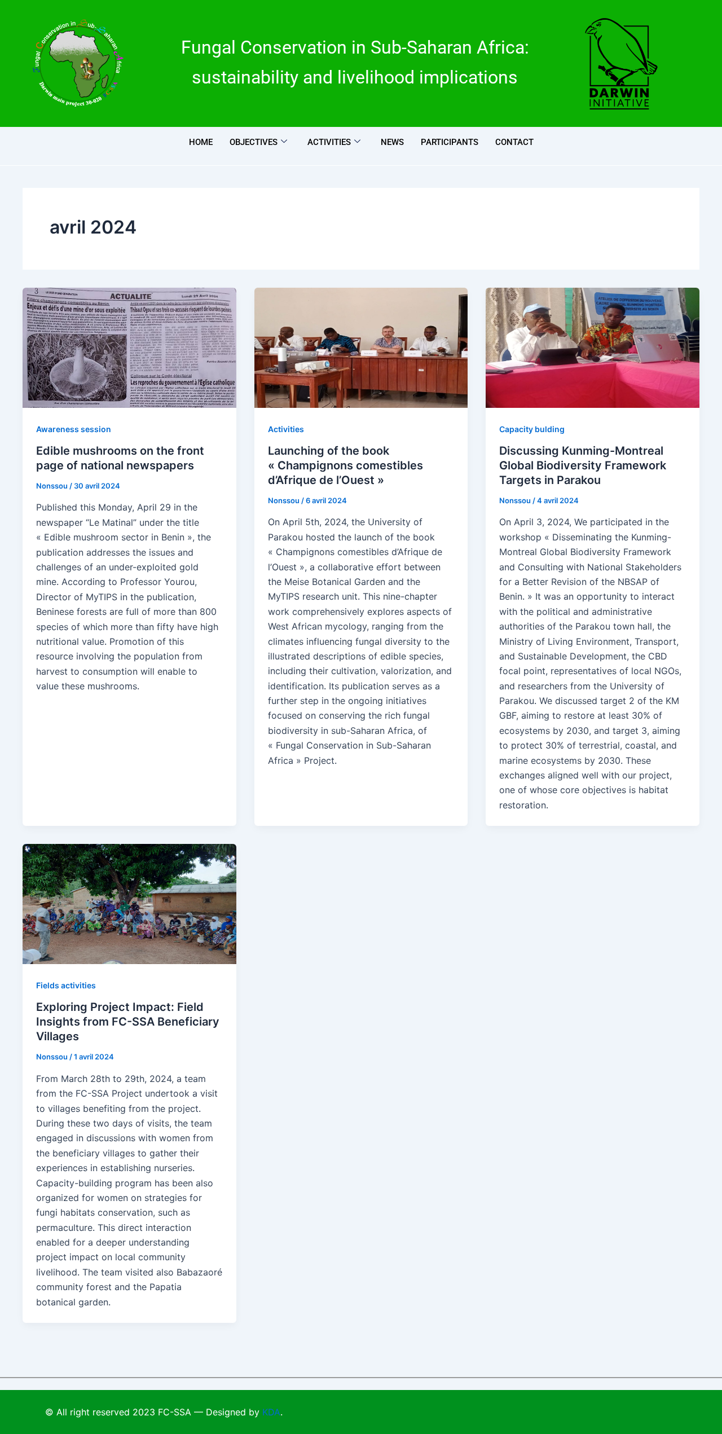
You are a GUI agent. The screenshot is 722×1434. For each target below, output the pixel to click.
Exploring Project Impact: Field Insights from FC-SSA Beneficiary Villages (127, 1021)
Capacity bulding (532, 429)
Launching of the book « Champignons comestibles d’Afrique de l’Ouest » (345, 465)
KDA (271, 1412)
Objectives (254, 142)
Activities (329, 142)
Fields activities (66, 985)
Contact (514, 142)
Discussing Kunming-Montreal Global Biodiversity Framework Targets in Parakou (582, 465)
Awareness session (73, 429)
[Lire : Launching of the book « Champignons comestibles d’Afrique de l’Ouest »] (361, 348)
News (392, 142)
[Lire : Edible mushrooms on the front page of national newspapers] (129, 348)
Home (201, 142)
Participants (449, 142)
